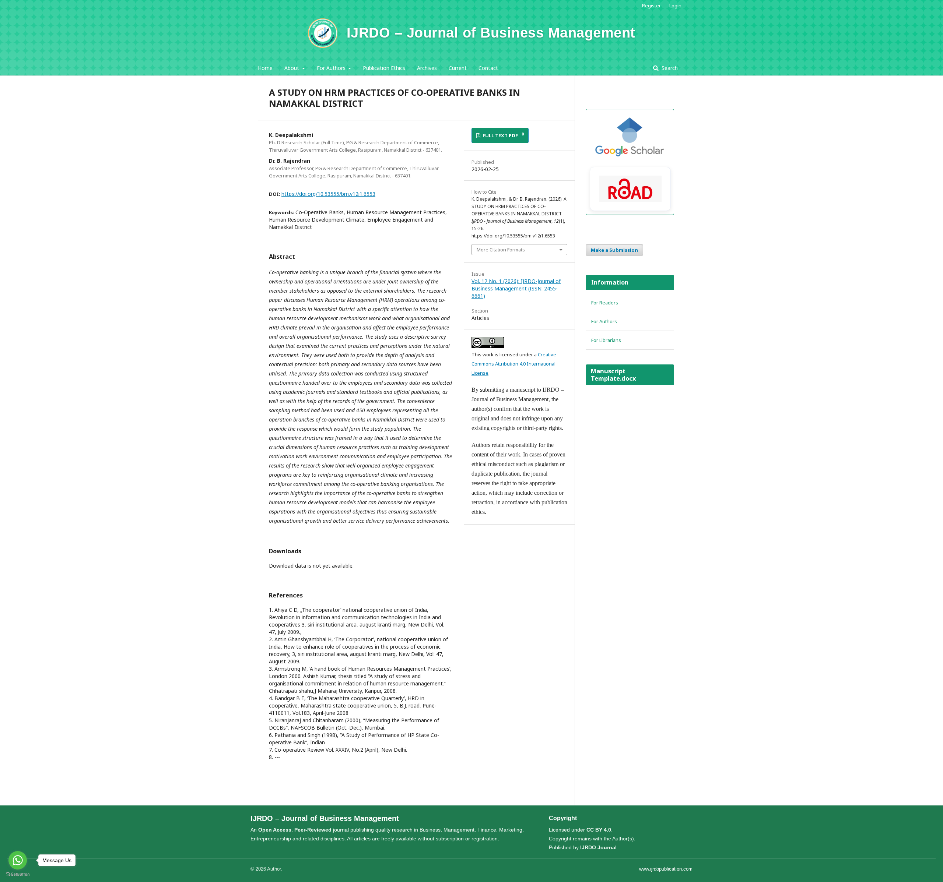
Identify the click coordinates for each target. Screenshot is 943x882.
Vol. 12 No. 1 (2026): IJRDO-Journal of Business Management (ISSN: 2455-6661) (516, 288)
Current (458, 67)
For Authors (332, 67)
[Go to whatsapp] (17, 860)
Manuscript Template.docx (613, 374)
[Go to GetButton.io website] (17, 874)
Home (265, 67)
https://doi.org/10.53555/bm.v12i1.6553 (328, 193)
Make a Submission (614, 250)
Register (651, 5)
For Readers (604, 302)
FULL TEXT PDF (502, 135)
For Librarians (606, 340)
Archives (427, 67)
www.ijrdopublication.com (666, 869)
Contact (488, 67)
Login (675, 5)
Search (669, 67)
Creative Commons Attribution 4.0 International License (514, 363)
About (292, 67)
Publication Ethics (384, 67)
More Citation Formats (501, 249)
